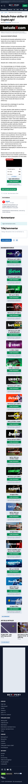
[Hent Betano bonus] (14, 398)
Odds (18, 9)
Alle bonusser (5, 616)
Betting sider (4, 720)
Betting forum (4, 737)
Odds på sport (4, 706)
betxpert (7, 22)
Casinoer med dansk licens (7, 729)
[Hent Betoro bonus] (14, 307)
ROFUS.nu (14, 1)
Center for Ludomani (6, 714)
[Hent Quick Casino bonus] (14, 254)
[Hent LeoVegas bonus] (14, 526)
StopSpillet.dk (7, 2)
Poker (17, 193)
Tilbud (2, 731)
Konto (25, 5)
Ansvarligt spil (4, 747)
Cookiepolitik (4, 764)
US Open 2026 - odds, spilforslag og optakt (6, 635)
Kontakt (3, 753)
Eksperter (3, 710)
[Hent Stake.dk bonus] (14, 362)
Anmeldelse (13, 176)
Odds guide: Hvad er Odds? (7, 745)
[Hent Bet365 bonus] (14, 325)
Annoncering (4, 758)
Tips (14, 9)
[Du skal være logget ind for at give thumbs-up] (2, 193)
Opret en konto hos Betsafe (9, 189)
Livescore (3, 743)
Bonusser (10, 9)
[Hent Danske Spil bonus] (14, 601)
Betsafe (18, 183)
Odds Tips (3, 704)
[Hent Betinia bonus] (14, 271)
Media (25, 9)
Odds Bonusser (4, 723)
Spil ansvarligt (5, 1)
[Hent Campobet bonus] (14, 289)
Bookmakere (4, 9)
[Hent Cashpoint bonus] (14, 416)
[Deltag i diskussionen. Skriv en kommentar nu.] (14, 234)
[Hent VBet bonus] (14, 344)
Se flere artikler (5, 642)
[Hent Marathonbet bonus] (14, 563)
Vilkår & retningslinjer (6, 760)
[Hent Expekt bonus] (14, 489)
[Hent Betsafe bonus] (14, 163)
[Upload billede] (17, 240)
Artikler (6, 12)
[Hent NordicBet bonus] (14, 581)
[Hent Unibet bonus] (14, 380)
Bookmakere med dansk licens (8, 727)
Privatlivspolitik (4, 762)
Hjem (2, 12)
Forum (21, 9)
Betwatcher (4, 739)
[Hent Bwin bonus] (14, 434)
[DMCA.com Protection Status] (7, 774)
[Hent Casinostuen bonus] (14, 452)
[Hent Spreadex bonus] (14, 544)
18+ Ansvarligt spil (17, 781)
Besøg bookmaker (14, 181)
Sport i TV (3, 712)
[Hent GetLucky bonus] (14, 507)
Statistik (3, 741)
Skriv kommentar (6, 240)
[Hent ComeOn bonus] (14, 471)
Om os (2, 755)
